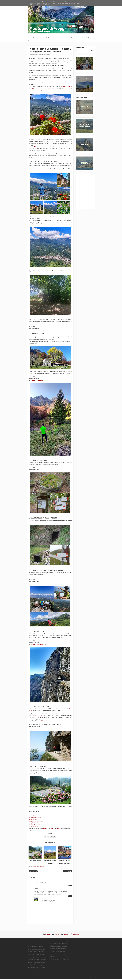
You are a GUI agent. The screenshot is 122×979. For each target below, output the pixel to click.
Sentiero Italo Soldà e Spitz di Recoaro (41, 330)
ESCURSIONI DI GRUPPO (49, 88)
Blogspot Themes (49, 977)
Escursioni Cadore (33, 819)
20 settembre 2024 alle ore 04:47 (41, 890)
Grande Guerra (71, 37)
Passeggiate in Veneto (34, 814)
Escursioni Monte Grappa (35, 817)
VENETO (52, 828)
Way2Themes (37, 977)
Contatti (30, 40)
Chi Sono (35, 37)
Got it (91, 3)
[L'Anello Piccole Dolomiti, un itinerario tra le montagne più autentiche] (50, 852)
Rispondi (69, 885)
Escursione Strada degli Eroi (38, 644)
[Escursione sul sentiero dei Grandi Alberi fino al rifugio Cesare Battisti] (64, 852)
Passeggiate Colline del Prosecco (36, 821)
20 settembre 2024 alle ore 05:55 (48, 900)
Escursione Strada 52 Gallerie (38, 728)
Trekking (48, 37)
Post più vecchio (67, 871)
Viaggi (87, 37)
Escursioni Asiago (33, 815)
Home (29, 37)
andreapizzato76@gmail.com (39, 90)
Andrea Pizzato (35, 54)
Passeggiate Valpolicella (34, 824)
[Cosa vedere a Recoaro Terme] (35, 852)
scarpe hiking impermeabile (38, 146)
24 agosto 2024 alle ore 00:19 (40, 882)
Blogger (39, 971)
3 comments (47, 54)
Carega (30, 223)
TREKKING (46, 828)
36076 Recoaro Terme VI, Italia (39, 866)
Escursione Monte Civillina (38, 583)
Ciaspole (63, 37)
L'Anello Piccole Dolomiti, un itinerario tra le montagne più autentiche (50, 863)
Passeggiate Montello (34, 823)
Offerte (82, 37)
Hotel (77, 37)
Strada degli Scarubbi (41, 721)
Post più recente (33, 871)
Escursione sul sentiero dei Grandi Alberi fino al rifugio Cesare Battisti (64, 862)
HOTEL (59, 828)
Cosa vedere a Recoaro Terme (35, 861)
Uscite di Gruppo (56, 37)
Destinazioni (41, 37)
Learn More (86, 3)
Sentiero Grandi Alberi (37, 380)
